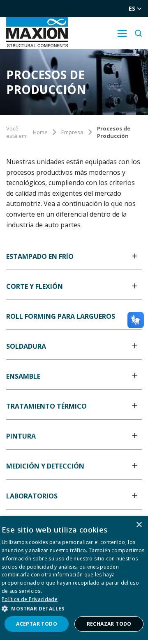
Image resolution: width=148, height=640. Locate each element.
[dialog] (74, 578)
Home (40, 132)
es (132, 8)
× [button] (139, 525)
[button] (74, 608)
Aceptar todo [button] (36, 623)
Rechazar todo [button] (109, 623)
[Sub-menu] (122, 33)
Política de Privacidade (30, 599)
